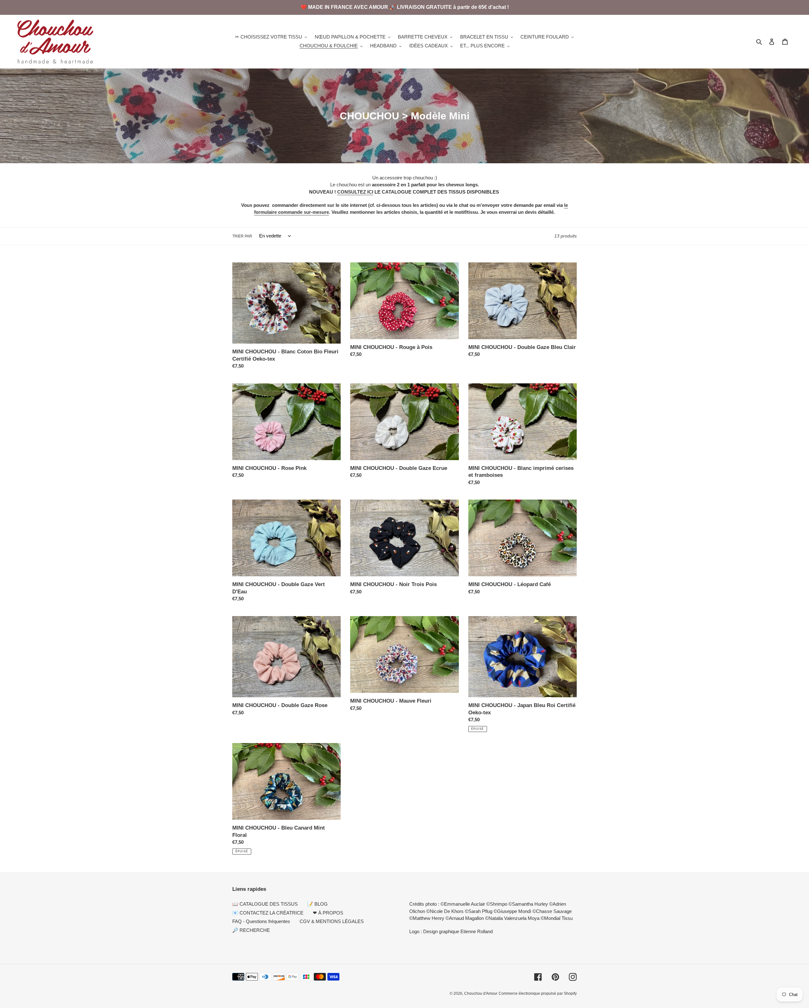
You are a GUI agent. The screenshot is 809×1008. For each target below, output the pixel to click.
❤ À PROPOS (328, 912)
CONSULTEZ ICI (355, 192)
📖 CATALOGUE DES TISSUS (265, 904)
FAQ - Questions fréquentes (261, 921)
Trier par (242, 236)
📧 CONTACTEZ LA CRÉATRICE (267, 912)
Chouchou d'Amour (480, 993)
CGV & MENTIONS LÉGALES (332, 921)
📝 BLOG (317, 904)
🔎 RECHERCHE (251, 930)
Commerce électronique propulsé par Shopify (538, 993)
